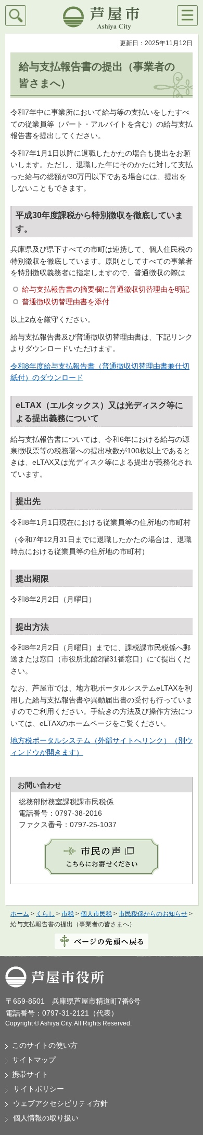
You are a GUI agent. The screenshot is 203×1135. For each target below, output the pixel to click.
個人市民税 (96, 913)
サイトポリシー (38, 1089)
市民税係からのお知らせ (153, 913)
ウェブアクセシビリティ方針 (60, 1103)
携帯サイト (30, 1074)
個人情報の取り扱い (46, 1118)
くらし (45, 913)
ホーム (19, 913)
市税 (67, 913)
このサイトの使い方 (45, 1045)
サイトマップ (34, 1060)
